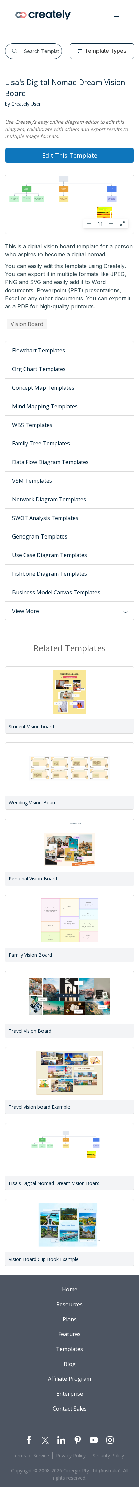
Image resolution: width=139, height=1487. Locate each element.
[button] (116, 14)
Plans (70, 1319)
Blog (70, 1364)
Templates (69, 1349)
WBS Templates (32, 425)
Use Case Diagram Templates (49, 555)
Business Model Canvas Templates (56, 592)
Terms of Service (30, 1455)
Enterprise (69, 1393)
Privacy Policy (71, 1455)
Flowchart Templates (38, 350)
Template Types (105, 50)
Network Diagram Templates (49, 499)
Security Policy (108, 1455)
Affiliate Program (69, 1378)
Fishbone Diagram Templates (49, 573)
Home (69, 1289)
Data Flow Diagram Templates (50, 462)
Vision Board (27, 324)
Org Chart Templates (39, 369)
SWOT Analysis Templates (45, 518)
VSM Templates (32, 480)
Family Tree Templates (41, 443)
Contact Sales (70, 1408)
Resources (69, 1304)
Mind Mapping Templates (45, 406)
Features (69, 1334)
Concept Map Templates (43, 387)
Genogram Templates (39, 536)
